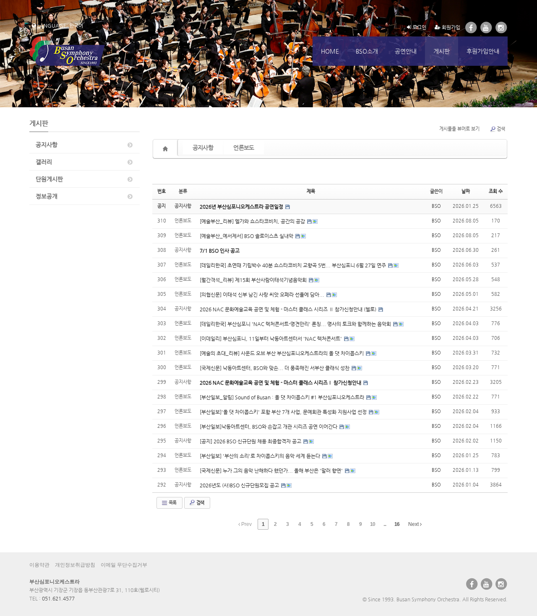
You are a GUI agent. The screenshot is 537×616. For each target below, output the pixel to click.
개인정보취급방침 (75, 565)
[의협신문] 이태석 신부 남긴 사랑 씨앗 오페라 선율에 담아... (263, 295)
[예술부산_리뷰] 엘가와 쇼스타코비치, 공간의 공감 (253, 221)
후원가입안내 (483, 51)
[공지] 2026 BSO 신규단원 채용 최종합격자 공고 (251, 441)
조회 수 (496, 191)
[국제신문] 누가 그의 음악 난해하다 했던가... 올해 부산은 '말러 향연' (272, 471)
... (384, 524)
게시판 (441, 51)
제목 (311, 191)
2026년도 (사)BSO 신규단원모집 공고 (240, 485)
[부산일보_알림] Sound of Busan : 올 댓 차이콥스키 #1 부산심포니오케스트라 (282, 397)
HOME (330, 51)
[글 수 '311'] (166, 149)
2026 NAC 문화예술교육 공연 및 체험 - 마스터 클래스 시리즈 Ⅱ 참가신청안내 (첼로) (289, 309)
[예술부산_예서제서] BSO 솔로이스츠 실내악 (247, 236)
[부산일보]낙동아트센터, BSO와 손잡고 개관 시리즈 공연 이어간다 (269, 427)
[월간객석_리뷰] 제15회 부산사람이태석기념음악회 (254, 280)
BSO (436, 206)
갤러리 (44, 161)
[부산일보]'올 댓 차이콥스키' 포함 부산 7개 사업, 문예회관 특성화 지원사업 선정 (284, 412)
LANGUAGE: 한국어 (59, 25)
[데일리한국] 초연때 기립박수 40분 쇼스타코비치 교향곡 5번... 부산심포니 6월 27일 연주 (293, 265)
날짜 (465, 191)
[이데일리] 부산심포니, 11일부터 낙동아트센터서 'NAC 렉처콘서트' (271, 339)
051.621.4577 (58, 598)
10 (372, 524)
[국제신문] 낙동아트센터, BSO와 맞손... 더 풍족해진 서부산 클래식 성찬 (275, 368)
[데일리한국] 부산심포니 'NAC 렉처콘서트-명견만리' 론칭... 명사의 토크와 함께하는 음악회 (296, 324)
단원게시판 (49, 179)
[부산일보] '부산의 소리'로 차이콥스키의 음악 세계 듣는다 (260, 456)
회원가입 (450, 27)
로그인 (418, 27)
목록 (172, 502)
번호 (161, 191)
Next (414, 524)
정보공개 (46, 196)
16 (396, 524)
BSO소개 (367, 51)
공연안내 (406, 51)
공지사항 (46, 144)
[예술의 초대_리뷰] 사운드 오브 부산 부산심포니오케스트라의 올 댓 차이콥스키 (282, 353)
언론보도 (243, 147)
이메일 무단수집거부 (124, 565)
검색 (501, 129)
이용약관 (39, 565)
